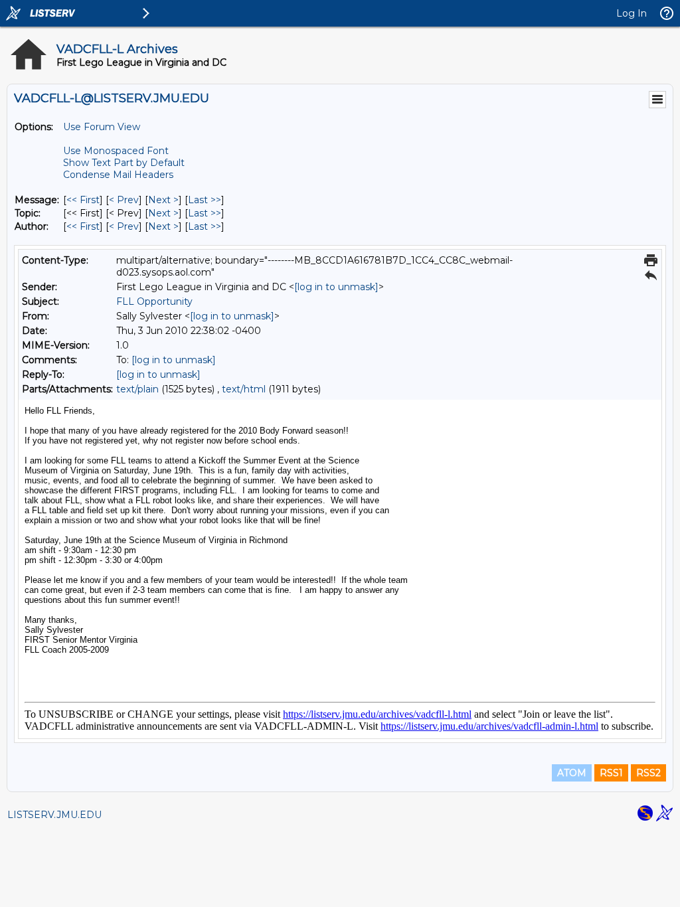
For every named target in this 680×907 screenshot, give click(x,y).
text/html (244, 389)
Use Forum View (101, 127)
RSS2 (648, 773)
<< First (83, 200)
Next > (163, 200)
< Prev (124, 200)
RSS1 (611, 773)
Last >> (204, 200)
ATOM (571, 773)
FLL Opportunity (154, 301)
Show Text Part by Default (124, 163)
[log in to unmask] (336, 287)
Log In (631, 13)
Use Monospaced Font (116, 151)
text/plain (137, 389)
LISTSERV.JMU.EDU (54, 815)
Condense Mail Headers (118, 175)
